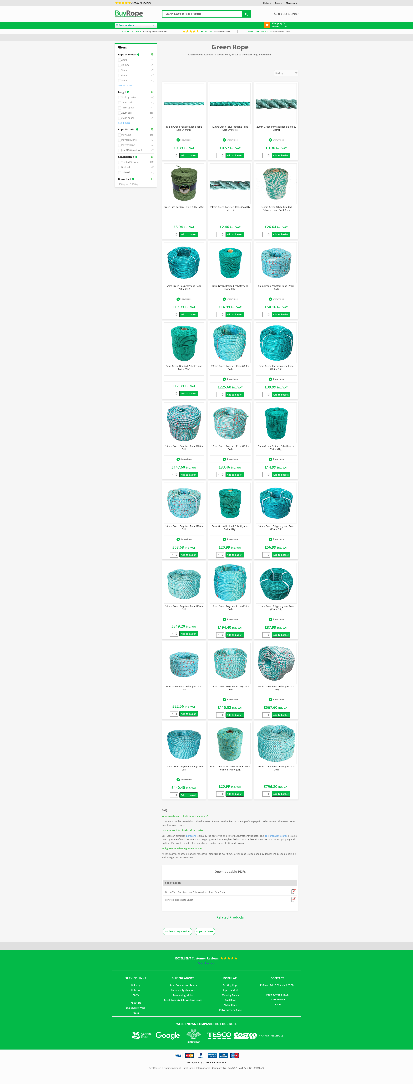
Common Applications (183, 990)
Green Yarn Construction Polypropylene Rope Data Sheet (195, 892)
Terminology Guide (183, 995)
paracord (191, 835)
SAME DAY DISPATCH (269, 31)
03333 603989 (288, 14)
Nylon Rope (230, 1005)
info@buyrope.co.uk (277, 994)
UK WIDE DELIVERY (144, 31)
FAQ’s (136, 995)
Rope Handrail (230, 990)
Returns (135, 990)
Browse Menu (126, 25)
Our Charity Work (135, 1007)
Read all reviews (206, 963)
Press (136, 1012)
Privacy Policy (194, 1062)
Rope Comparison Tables (183, 985)
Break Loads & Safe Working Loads (183, 1000)
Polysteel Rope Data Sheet (179, 899)
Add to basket (188, 155)
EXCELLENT (214, 31)
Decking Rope (230, 985)
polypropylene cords (276, 835)
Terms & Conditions (215, 1062)
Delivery (135, 985)
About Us (136, 1002)
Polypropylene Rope (230, 1009)
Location (277, 1004)
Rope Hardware (204, 931)
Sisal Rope (230, 1000)
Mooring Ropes (230, 995)
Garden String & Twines (178, 931)
